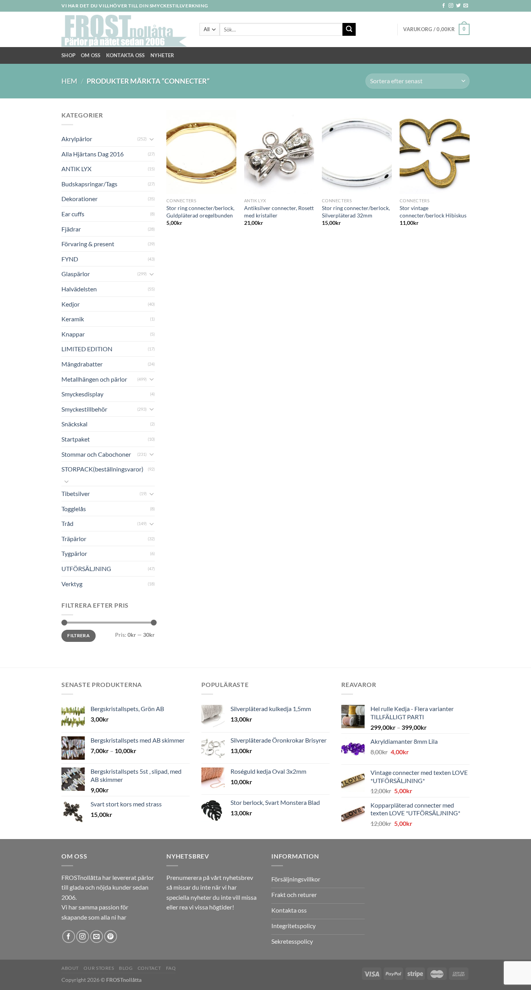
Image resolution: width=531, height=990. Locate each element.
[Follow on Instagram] (451, 6)
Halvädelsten (79, 289)
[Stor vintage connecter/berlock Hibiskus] (435, 152)
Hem (69, 81)
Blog (126, 968)
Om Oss (91, 55)
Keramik (72, 318)
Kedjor (70, 304)
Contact (149, 968)
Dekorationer (79, 198)
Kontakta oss (125, 55)
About (70, 968)
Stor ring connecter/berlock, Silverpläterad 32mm (356, 212)
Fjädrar (71, 229)
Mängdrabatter (82, 364)
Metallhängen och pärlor (94, 379)
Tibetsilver (75, 493)
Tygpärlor (74, 553)
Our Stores (99, 968)
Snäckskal (74, 424)
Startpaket (75, 439)
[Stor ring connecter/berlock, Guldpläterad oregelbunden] (201, 152)
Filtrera (78, 635)
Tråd (67, 523)
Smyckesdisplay (82, 394)
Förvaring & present (87, 243)
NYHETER (162, 55)
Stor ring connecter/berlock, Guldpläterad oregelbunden (200, 212)
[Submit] (349, 29)
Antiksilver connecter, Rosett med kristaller (279, 212)
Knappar (73, 334)
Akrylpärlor (76, 138)
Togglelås (73, 508)
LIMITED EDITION (86, 348)
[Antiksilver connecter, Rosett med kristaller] (279, 152)
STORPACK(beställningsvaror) (102, 469)
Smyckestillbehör (84, 409)
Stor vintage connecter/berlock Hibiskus (433, 212)
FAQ (171, 968)
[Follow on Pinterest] (110, 936)
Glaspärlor (75, 273)
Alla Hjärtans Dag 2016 (92, 154)
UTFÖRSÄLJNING (86, 568)
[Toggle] (151, 139)
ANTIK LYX (76, 168)
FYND (69, 259)
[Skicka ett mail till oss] (465, 6)
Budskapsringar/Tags (89, 183)
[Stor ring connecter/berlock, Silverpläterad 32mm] (357, 152)
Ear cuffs (72, 213)
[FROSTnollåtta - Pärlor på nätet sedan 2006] (124, 29)
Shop (68, 55)
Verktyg (71, 583)
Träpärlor (73, 538)
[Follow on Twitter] (458, 6)
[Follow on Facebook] (443, 6)
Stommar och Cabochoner (96, 454)
